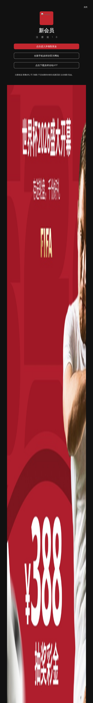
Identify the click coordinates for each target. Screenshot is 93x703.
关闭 (85, 7)
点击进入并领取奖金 (46, 46)
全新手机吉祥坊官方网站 (46, 55)
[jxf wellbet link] (46, 436)
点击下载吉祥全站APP (46, 65)
